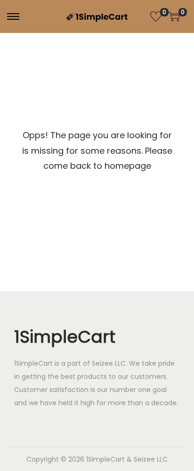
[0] (156, 16)
